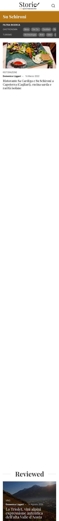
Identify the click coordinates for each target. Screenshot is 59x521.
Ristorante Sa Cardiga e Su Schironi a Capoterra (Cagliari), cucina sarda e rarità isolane (28, 84)
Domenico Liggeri (12, 76)
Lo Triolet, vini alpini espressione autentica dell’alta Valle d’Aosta (24, 513)
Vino (8, 500)
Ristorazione (10, 72)
